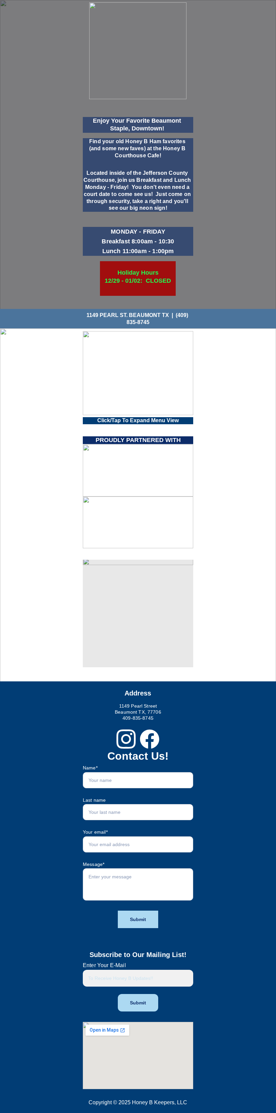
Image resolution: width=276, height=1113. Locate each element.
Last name (94, 800)
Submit (138, 919)
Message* (93, 864)
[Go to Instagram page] (126, 739)
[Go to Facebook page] (149, 739)
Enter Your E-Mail (104, 965)
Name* (90, 767)
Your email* (95, 832)
